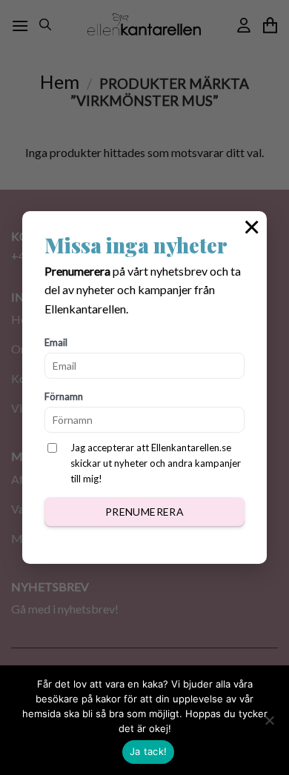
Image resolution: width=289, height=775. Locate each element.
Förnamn (63, 396)
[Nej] (269, 724)
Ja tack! (148, 751)
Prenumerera (145, 511)
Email (55, 342)
